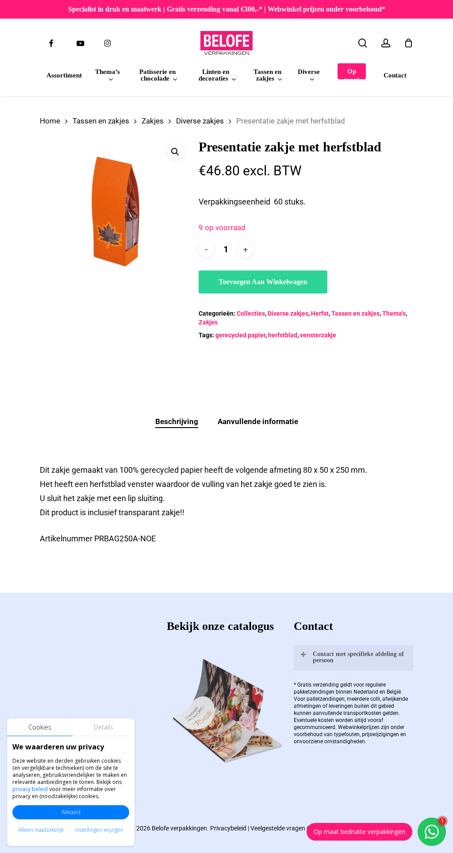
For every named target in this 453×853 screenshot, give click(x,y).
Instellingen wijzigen (99, 830)
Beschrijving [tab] (176, 421)
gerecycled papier (240, 335)
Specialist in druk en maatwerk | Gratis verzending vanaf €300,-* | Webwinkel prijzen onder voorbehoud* (226, 9)
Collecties (251, 313)
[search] (362, 43)
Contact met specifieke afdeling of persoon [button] (358, 657)
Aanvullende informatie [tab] (258, 421)
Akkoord (71, 812)
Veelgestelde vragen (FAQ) (286, 828)
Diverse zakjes (200, 121)
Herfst (320, 313)
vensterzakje (318, 335)
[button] (175, 152)
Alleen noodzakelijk (41, 830)
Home (50, 121)
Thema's (394, 313)
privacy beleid (30, 789)
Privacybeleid (228, 828)
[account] (385, 43)
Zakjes (153, 121)
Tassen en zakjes (101, 121)
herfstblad (282, 335)
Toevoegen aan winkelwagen (263, 282)
